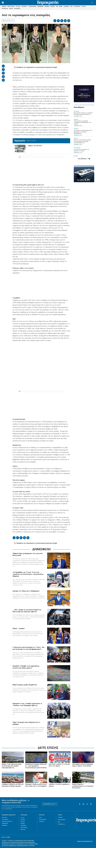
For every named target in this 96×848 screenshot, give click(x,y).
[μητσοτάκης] (58, 617)
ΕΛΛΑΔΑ (76, 138)
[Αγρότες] (60, 777)
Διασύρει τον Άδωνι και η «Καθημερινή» (26, 591)
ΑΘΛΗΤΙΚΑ (76, 111)
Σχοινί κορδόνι (61, 819)
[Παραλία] (13, 777)
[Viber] (61, 20)
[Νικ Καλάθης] (58, 636)
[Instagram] (83, 804)
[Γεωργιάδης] (58, 598)
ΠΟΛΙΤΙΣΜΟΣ (77, 147)
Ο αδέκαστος (61, 824)
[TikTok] (87, 804)
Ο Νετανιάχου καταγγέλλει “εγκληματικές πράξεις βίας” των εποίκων (82, 122)
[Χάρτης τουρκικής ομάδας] (36, 757)
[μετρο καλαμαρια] (58, 711)
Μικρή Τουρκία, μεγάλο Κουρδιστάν (25, 685)
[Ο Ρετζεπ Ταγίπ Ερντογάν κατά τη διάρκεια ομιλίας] (58, 692)
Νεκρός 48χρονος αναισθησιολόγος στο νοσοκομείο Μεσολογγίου (82, 786)
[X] (58, 20)
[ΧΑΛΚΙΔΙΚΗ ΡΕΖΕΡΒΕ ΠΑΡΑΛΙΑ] (58, 673)
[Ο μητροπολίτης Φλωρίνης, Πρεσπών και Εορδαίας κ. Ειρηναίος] (58, 579)
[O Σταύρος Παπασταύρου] (58, 561)
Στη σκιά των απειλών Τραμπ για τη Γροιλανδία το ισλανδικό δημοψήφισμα (83, 132)
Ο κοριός (60, 817)
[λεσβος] (58, 654)
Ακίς (59, 821)
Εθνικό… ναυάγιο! (19, 628)
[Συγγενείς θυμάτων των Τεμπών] (58, 729)
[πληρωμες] (36, 777)
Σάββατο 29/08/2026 (35, 145)
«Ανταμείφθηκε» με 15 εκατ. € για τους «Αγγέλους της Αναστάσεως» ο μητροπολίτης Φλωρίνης (28, 574)
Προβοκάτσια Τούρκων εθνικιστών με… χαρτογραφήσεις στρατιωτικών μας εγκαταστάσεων (36, 766)
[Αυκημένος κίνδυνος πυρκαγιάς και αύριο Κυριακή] (83, 757)
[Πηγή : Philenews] (13, 757)
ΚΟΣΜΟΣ (76, 119)
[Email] (68, 20)
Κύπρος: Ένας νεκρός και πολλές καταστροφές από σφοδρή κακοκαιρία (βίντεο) (82, 141)
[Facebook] (54, 20)
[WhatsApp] (65, 20)
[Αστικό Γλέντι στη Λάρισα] (60, 757)
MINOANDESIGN (87, 841)
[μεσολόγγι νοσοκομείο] (83, 777)
